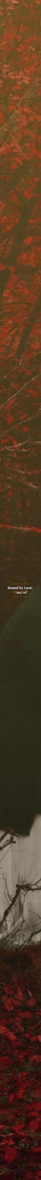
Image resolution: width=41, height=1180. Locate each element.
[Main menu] (37, 3)
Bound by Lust (16, 584)
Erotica (26, 584)
